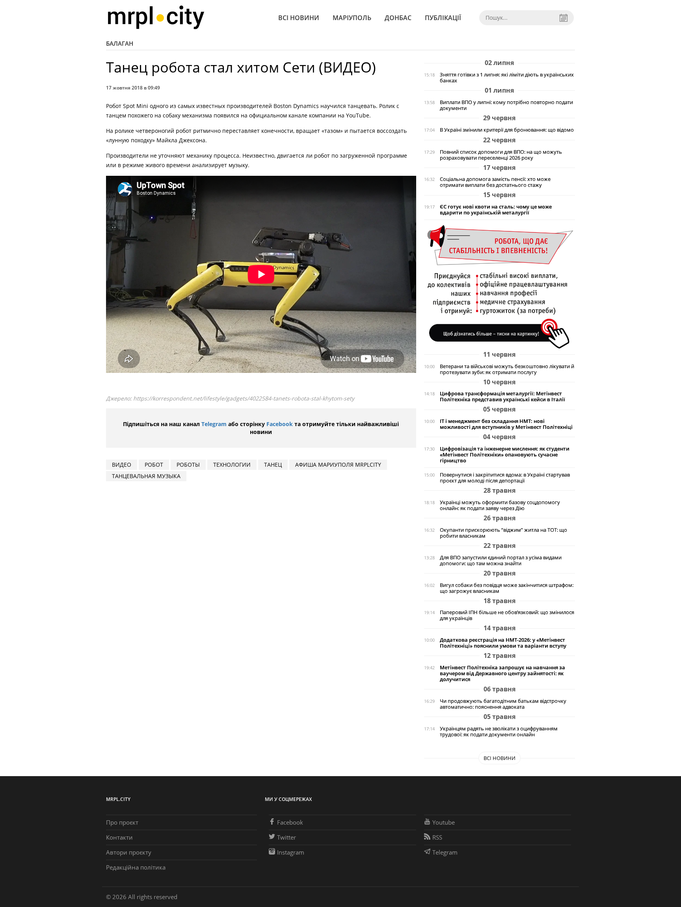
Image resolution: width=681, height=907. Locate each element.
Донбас (398, 17)
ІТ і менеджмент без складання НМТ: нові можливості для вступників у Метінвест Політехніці (506, 424)
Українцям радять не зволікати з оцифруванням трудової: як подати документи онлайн (499, 732)
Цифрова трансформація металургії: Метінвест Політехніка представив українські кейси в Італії (502, 396)
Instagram (290, 852)
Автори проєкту (128, 852)
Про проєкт (122, 822)
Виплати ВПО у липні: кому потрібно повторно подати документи (506, 105)
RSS (437, 837)
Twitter (286, 837)
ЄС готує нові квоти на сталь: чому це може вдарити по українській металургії (496, 210)
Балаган (119, 43)
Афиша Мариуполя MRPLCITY (338, 464)
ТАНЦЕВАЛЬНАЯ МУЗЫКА (146, 476)
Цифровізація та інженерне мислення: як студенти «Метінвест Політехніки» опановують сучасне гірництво (504, 455)
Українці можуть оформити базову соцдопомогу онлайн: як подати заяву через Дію (500, 505)
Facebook (279, 424)
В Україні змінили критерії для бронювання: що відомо (507, 130)
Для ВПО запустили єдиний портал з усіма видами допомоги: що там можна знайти (501, 560)
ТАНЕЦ (273, 464)
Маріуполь (352, 17)
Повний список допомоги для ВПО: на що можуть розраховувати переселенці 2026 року (501, 155)
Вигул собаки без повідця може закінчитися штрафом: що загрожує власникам (506, 588)
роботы (188, 464)
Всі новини (298, 17)
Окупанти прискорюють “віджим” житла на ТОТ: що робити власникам (503, 533)
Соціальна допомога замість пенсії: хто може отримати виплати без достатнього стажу (495, 182)
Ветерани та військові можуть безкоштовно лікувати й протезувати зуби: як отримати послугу (507, 369)
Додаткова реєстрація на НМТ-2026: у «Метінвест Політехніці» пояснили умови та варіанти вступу (503, 643)
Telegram (214, 424)
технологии (232, 464)
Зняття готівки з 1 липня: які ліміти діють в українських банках (507, 78)
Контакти (119, 837)
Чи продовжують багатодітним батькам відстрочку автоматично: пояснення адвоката (503, 704)
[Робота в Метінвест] (499, 286)
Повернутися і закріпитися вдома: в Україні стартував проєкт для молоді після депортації (505, 478)
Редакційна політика (136, 867)
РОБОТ (154, 464)
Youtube (443, 822)
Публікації (443, 17)
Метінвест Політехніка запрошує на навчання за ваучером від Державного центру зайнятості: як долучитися (502, 673)
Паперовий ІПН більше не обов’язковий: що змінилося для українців (507, 615)
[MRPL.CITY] (156, 17)
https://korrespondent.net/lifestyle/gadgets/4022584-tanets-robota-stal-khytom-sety (243, 398)
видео (121, 464)
